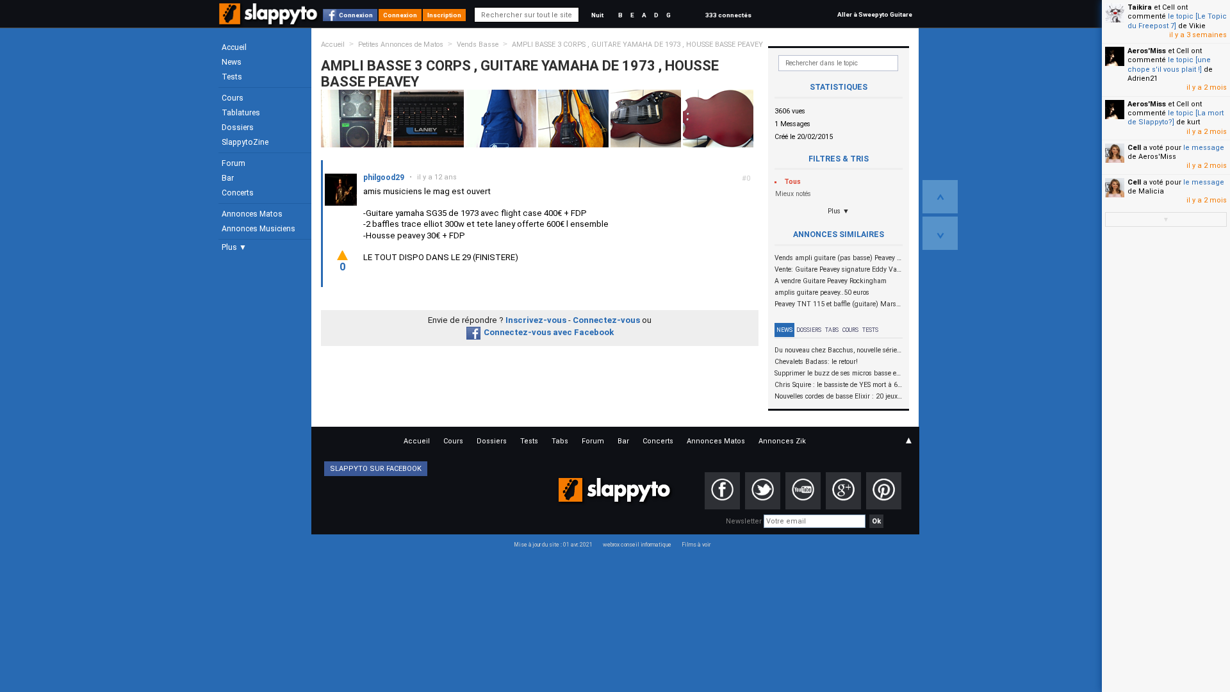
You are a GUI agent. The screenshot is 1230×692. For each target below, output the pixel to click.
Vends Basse (477, 44)
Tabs (832, 330)
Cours (232, 98)
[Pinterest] (883, 490)
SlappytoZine (245, 142)
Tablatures (241, 112)
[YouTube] (803, 490)
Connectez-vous (606, 320)
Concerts (238, 192)
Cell (1134, 148)
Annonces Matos (252, 214)
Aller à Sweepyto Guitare (874, 14)
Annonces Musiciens (258, 228)
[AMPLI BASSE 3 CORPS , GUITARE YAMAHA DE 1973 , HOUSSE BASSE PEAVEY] (356, 118)
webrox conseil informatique (637, 544)
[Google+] (843, 490)
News (232, 62)
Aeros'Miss (1147, 51)
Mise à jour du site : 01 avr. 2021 (553, 544)
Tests (232, 76)
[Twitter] (762, 490)
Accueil (234, 47)
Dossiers (238, 127)
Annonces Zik (782, 441)
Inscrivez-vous (535, 320)
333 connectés (728, 15)
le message (1203, 148)
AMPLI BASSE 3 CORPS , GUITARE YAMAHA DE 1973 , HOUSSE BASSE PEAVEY (637, 44)
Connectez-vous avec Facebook (549, 332)
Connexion (356, 15)
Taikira (1140, 7)
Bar (228, 178)
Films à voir (696, 544)
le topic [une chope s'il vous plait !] (1169, 64)
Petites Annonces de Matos (400, 44)
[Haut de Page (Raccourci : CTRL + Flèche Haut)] (940, 196)
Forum (233, 163)
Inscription (444, 15)
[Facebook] (722, 490)
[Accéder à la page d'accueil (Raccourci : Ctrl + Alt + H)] (269, 20)
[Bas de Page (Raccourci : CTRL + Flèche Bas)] (940, 233)
